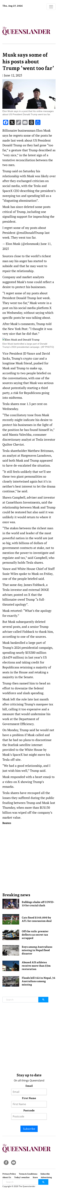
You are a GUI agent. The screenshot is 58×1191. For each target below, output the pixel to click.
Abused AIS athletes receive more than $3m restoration (36, 966)
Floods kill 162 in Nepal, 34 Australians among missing (38, 981)
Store (35, 1177)
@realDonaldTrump (30, 233)
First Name (29, 1098)
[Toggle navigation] (51, 7)
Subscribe (29, 1129)
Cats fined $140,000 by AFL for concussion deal (37, 919)
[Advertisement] (29, 859)
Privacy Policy (9, 1174)
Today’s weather (22, 1177)
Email (29, 1085)
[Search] (43, 999)
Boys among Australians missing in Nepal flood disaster (37, 950)
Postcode (29, 1110)
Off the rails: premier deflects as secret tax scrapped (35, 935)
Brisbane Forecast (22, 16)
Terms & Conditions (28, 1174)
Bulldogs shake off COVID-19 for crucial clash (38, 904)
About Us (6, 1177)
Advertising (46, 1177)
